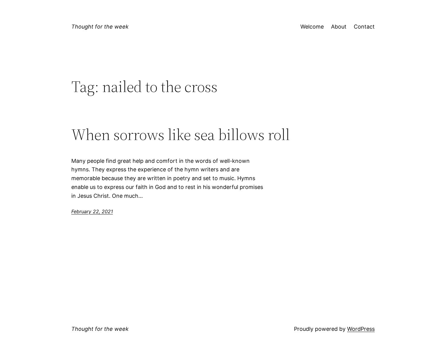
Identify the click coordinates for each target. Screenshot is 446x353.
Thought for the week (100, 26)
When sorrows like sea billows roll (180, 134)
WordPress (361, 329)
